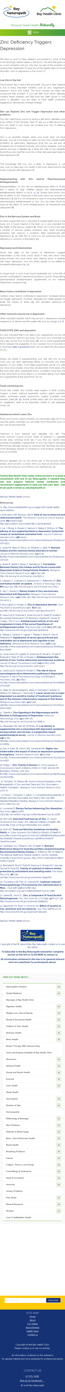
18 (16, 399)
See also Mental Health (11, 497)
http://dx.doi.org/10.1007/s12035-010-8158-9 (22, 721)
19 (20, 399)
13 (15, 198)
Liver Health (12, 1085)
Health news (33, 1331)
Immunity (10, 1184)
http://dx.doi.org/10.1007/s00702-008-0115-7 (22, 666)
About (33, 1320)
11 (34, 192)
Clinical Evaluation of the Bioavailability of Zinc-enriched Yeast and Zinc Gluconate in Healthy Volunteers (30, 784)
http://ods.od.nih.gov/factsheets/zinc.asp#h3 (28, 825)
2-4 (40, 143)
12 (38, 192)
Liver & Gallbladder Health (18, 1217)
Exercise (10, 1079)
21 (32, 440)
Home (32, 1316)
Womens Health (13, 1033)
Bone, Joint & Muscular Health (20, 1138)
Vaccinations (12, 1099)
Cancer (9, 1158)
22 (43, 446)
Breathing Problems (15, 1151)
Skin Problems (13, 1125)
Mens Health (12, 1039)
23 (50, 467)
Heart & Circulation (15, 1178)
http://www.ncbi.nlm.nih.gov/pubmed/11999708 (27, 877)
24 (53, 467)
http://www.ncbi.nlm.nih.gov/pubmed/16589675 (23, 901)
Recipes (10, 1211)
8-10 (62, 186)
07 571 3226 (32, 1376)
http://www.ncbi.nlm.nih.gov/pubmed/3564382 (23, 912)
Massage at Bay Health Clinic (20, 1000)
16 (37, 341)
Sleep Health (12, 1092)
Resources (11, 1059)
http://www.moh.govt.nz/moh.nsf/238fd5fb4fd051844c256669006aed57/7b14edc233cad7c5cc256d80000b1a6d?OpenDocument (32, 838)
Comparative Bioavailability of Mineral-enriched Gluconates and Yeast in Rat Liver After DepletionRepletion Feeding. (32, 798)
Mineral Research (14, 1204)
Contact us (32, 1335)
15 (32, 302)
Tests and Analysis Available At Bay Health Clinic (29, 1052)
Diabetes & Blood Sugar (17, 1132)
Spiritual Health (13, 1066)
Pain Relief (11, 1197)
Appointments (32, 1327)
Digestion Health (14, 1006)
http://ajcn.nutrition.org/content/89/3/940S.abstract (25, 524)
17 (61, 344)
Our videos (32, 1324)
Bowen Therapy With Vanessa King (23, 1046)
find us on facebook (32, 1380)
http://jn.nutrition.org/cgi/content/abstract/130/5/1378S (32, 814)
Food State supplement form (21, 347)
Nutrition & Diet (13, 1105)
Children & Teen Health (17, 1026)
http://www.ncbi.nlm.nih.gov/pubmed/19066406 (24, 630)
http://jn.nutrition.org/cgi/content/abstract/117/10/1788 (27, 891)
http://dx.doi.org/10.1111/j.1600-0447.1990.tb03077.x (29, 610)
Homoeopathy (13, 1112)
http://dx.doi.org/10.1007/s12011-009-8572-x (22, 576)
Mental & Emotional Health (18, 1019)
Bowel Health (12, 1145)
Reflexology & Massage (17, 1118)
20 (8, 405)
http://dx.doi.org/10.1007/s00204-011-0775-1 (36, 586)
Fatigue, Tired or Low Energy (20, 1164)
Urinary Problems (14, 1191)
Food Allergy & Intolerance (18, 1171)
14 (25, 282)
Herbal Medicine (14, 993)
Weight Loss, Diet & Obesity (19, 1013)
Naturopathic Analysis (16, 986)
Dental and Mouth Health (18, 1072)
